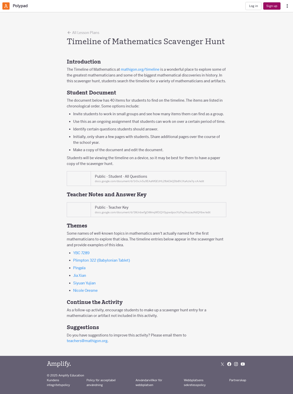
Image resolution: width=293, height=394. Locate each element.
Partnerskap (237, 380)
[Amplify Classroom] (6, 6)
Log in (253, 6)
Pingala (79, 268)
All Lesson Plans (85, 32)
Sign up (271, 6)
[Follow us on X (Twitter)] (222, 364)
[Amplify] (59, 364)
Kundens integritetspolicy (58, 382)
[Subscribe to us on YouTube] (242, 364)
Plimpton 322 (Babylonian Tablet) (101, 260)
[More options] (287, 6)
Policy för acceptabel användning (101, 382)
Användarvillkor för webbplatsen (149, 382)
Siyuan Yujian (84, 283)
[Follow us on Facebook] (229, 364)
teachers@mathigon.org (87, 340)
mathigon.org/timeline (139, 69)
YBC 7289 (81, 253)
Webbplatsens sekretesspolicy (195, 382)
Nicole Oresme (85, 290)
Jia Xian (79, 275)
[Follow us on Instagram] (236, 364)
